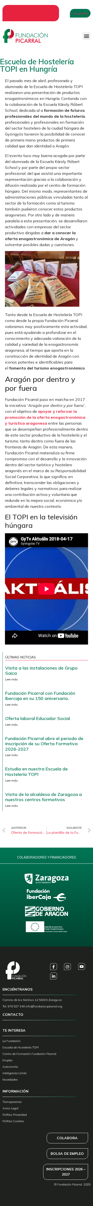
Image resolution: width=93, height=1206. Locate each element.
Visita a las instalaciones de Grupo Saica (41, 670)
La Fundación (11, 1041)
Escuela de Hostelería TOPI (20, 1047)
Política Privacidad (14, 1114)
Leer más (11, 679)
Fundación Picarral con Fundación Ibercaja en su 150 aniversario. (40, 695)
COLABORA (67, 1138)
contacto (12, 1014)
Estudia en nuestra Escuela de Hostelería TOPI (36, 771)
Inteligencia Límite (14, 1073)
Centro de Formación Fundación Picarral (29, 1054)
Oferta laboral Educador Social (37, 718)
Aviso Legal (10, 1108)
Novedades (10, 1079)
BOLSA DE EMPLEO (67, 1153)
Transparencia (12, 1102)
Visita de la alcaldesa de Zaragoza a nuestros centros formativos (43, 797)
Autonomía (10, 1066)
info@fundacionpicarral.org (44, 1006)
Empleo (7, 1060)
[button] (86, 36)
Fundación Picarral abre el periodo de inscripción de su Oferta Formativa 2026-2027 (44, 744)
